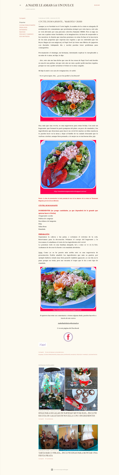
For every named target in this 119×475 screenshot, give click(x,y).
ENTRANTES (23, 30)
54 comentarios (49, 419)
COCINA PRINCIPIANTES (27, 25)
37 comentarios (49, 458)
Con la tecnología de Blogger (61, 469)
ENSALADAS (23, 27)
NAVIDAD (22, 32)
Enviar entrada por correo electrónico (54, 352)
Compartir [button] (22, 18)
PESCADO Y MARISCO (26, 34)
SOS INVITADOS (24, 36)
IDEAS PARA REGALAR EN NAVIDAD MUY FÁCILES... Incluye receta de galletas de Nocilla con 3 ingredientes (68, 414)
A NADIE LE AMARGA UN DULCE (50, 5)
